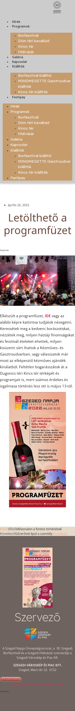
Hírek (16, 22)
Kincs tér (26, 46)
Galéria (17, 57)
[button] (37, 250)
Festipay (18, 97)
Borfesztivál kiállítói (35, 75)
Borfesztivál (28, 35)
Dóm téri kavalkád (33, 40)
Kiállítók (18, 66)
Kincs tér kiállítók (33, 92)
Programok (21, 26)
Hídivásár (26, 52)
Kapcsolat (19, 62)
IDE (48, 315)
